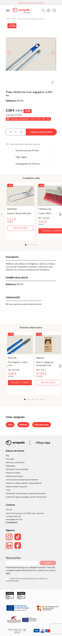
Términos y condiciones (15, 462)
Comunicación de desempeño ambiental (22, 479)
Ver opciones (20, 228)
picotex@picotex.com (14, 519)
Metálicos (23, 424)
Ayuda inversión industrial (16, 486)
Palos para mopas (41, 424)
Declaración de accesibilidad (17, 469)
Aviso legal (10, 458)
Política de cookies (13, 472)
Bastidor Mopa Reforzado (19, 213)
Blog (7, 455)
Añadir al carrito (20, 382)
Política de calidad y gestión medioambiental (24, 483)
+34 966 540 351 (13, 516)
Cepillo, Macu (44, 213)
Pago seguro (10, 465)
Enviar (48, 562)
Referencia (11, 100)
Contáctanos (11, 522)
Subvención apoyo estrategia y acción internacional (26, 496)
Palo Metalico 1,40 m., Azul (18, 364)
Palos (10, 424)
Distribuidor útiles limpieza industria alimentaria (26, 493)
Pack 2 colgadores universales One (44, 364)
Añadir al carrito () (41, 132)
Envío (8, 490)
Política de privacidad (14, 476)
